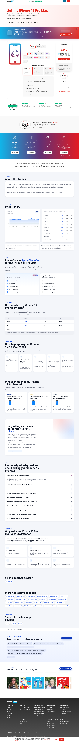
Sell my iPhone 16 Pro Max (42, 596)
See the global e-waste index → (15, 451)
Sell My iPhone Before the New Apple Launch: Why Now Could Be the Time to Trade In (27, 650)
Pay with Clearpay (51, 725)
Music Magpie (15, 732)
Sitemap (48, 721)
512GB (38, 46)
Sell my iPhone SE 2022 (60, 602)
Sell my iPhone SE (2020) (48, 602)
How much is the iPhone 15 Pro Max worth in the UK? (39, 484)
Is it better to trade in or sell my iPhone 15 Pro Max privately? (39, 493)
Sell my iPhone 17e (52, 599)
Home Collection (63, 723)
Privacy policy (23, 713)
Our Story (9, 717)
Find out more (15, 152)
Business (22, 723)
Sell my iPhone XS (38, 605)
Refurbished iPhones (38, 709)
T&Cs (21, 717)
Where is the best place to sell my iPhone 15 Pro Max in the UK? (39, 501)
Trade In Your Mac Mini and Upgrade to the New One (19, 643)
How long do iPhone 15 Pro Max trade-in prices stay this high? (39, 514)
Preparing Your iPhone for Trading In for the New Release (20, 647)
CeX (36, 732)
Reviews (62, 719)
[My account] (61, 1)
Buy (64, 1)
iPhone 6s (14, 623)
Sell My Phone (6, 3)
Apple (14, 629)
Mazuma (20, 732)
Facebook (9, 709)
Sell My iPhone (9, 581)
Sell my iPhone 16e (9, 599)
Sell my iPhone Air (37, 602)
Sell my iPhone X (9, 605)
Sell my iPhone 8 (29, 602)
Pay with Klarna (50, 723)
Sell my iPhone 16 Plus (30, 596)
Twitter (8, 711)
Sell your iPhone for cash (65, 711)
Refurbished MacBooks (39, 713)
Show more (11, 656)
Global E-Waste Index (64, 721)
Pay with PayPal (50, 727)
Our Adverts (10, 715)
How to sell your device (65, 707)
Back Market (33, 732)
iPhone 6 (7, 623)
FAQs (48, 715)
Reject (56, 739)
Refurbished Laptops (47, 3)
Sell (68, 1)
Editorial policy (50, 717)
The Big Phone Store (26, 732)
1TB (44, 46)
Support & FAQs (23, 721)
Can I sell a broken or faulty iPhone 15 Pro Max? (39, 497)
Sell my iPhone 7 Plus (62, 599)
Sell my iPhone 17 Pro (32, 599)
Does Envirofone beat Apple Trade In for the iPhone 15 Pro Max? (39, 489)
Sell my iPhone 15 (20, 596)
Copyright (22, 719)
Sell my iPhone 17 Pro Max (21, 599)
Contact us (9, 707)
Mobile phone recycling (39, 715)
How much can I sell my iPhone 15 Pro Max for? (39, 475)
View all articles (66, 638)
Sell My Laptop (16, 3)
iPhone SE (20, 623)
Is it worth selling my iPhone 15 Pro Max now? (39, 518)
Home (8, 629)
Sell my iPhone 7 (9, 602)
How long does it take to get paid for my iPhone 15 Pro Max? (39, 510)
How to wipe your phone (52, 719)
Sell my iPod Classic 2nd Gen (63, 605)
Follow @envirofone (65, 668)
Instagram (9, 713)
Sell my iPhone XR (18, 605)
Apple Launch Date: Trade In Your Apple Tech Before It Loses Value (48, 643)
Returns (9, 720)
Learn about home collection (64, 91)
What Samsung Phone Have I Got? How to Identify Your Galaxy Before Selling (25, 653)
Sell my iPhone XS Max (28, 605)
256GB (32, 46)
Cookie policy (23, 715)
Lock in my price (65, 34)
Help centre (49, 707)
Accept (61, 739)
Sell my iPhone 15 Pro (10, 596)
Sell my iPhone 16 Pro (54, 596)
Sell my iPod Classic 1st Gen (50, 605)
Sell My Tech (24, 3)
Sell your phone (64, 59)
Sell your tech (63, 713)
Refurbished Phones (35, 3)
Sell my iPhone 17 (42, 599)
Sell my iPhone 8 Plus (19, 602)
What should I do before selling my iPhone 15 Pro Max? (39, 505)
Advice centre (50, 709)
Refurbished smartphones (39, 707)
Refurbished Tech (59, 3)
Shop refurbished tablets (39, 711)
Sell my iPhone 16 (64, 596)
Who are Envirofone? (25, 707)
